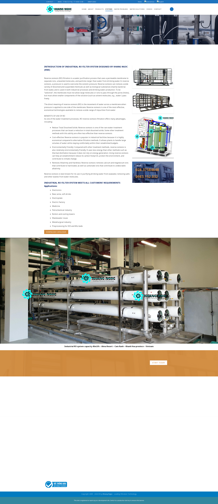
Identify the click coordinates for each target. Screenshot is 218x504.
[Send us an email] (172, 1)
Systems (108, 9)
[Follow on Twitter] (170, 1)
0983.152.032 (146, 176)
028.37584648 (147, 169)
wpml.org (92, 500)
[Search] (171, 9)
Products (99, 9)
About (91, 9)
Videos (149, 9)
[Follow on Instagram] (168, 1)
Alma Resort (107, 346)
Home (84, 9)
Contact (158, 9)
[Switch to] (149, 1)
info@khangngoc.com (60, 440)
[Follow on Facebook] (166, 1)
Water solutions (137, 9)
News (140, 2)
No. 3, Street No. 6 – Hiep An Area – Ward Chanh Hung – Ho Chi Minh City (75, 448)
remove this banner (138, 500)
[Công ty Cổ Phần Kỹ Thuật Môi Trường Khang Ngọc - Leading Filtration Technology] (61, 9)
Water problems (121, 9)
